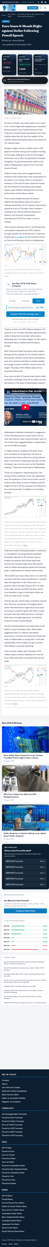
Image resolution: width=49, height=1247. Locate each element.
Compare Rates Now (25, 911)
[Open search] (41, 8)
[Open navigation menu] (45, 8)
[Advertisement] (24, 1032)
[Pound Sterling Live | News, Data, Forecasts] (8, 8)
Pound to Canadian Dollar (13, 1172)
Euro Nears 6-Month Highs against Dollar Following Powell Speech (31, 15)
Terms (10, 1244)
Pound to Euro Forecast (12, 1117)
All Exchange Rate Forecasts (14, 1114)
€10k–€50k (25, 301)
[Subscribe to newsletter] (45, 2)
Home (4, 15)
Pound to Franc (8, 1180)
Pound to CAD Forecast (12, 1135)
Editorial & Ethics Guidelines (14, 1091)
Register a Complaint (11, 1101)
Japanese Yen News (10, 1224)
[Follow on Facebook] (42, 2)
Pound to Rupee (9, 1183)
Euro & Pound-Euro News (13, 1203)
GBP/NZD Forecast (25, 878)
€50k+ (39, 301)
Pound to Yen (8, 1176)
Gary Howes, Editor (10, 1094)
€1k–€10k (12, 301)
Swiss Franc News (10, 1227)
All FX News (7, 1195)
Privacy (4, 1244)
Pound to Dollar (9, 1158)
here (25, 545)
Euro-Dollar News (11, 15)
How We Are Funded (11, 1087)
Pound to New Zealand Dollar (14, 1169)
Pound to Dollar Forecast (13, 1121)
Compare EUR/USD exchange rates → (25, 314)
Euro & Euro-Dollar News (13, 1210)
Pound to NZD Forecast (12, 1132)
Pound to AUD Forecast (12, 1128)
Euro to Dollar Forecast (12, 1124)
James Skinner (18, 40)
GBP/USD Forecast (25, 867)
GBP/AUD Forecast (25, 873)
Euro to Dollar (8, 1162)
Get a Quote (33, 8)
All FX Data (7, 1148)
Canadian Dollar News (11, 1220)
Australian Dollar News (12, 1213)
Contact (5, 1080)
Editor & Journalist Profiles (13, 1098)
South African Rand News (13, 1231)
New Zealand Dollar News (13, 1217)
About (4, 1084)
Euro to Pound (8, 1155)
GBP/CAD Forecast (25, 884)
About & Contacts (28, 2)
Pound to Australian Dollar (13, 1165)
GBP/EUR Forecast (25, 861)
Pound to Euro (8, 1151)
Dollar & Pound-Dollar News (14, 1206)
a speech (21, 237)
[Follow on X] (38, 2)
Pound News (7, 1199)
